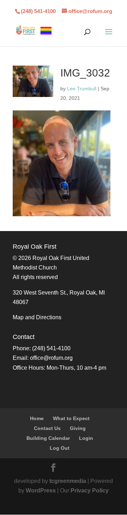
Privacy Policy (90, 490)
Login (86, 438)
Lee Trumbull (81, 88)
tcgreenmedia (67, 481)
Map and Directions (37, 317)
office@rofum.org (51, 358)
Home (37, 418)
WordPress (41, 490)
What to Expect (71, 418)
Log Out (59, 448)
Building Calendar (48, 438)
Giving (78, 428)
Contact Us (47, 428)
